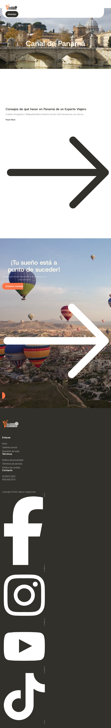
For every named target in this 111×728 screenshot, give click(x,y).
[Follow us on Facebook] (23, 531)
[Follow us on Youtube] (24, 645)
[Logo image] (11, 9)
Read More (10, 171)
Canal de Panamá (55, 43)
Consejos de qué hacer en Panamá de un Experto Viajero (46, 109)
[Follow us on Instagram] (24, 595)
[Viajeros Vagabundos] (11, 428)
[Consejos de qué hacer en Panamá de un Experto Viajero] (22, 94)
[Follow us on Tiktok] (24, 696)
